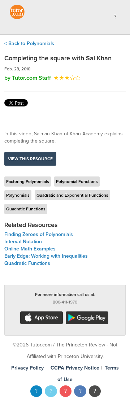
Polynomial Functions (77, 181)
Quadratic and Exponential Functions (72, 195)
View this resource (30, 158)
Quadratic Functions (26, 208)
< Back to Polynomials (29, 43)
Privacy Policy (27, 368)
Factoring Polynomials (27, 181)
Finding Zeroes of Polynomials (38, 234)
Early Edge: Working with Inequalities (46, 256)
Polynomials (18, 195)
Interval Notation (23, 242)
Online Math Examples (30, 249)
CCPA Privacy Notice (75, 368)
